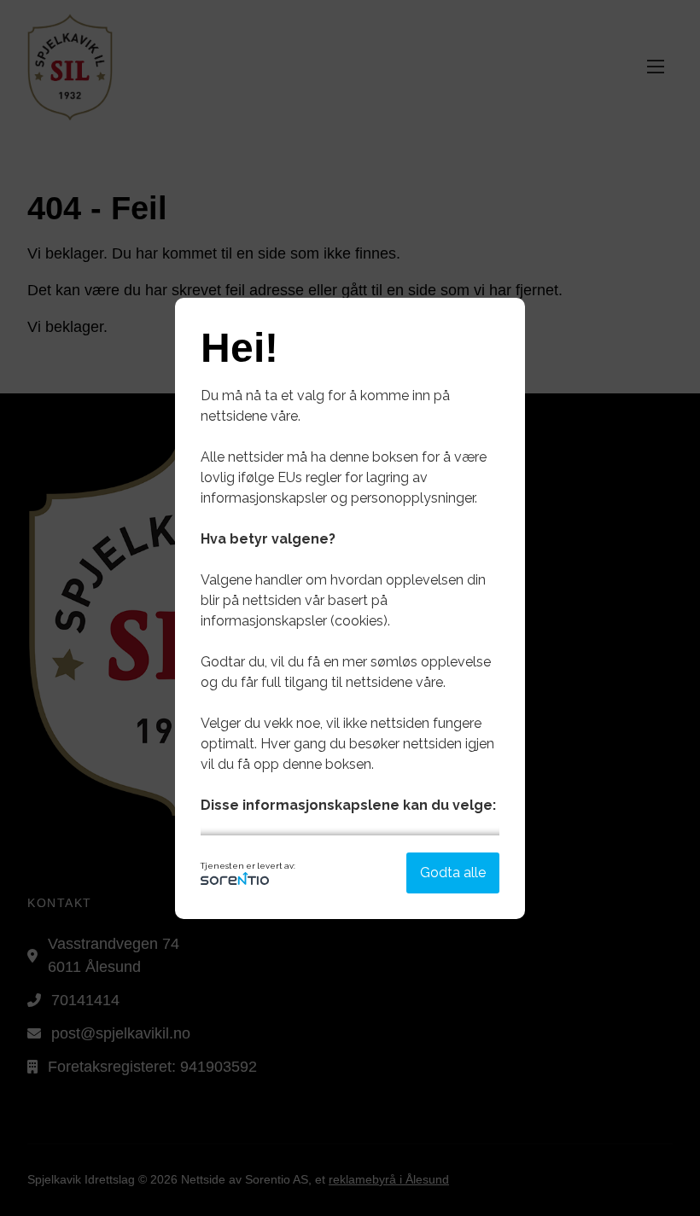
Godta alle (453, 872)
